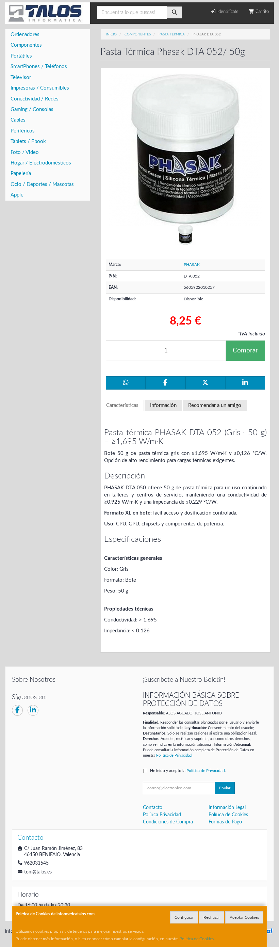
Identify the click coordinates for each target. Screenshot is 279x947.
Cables (18, 120)
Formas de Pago (225, 822)
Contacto (152, 807)
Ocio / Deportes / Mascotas (42, 184)
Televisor (21, 77)
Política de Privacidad (174, 755)
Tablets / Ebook (28, 141)
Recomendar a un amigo (214, 405)
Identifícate (227, 12)
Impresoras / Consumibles (40, 88)
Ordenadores (25, 34)
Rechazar (211, 917)
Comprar (245, 350)
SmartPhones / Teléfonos (39, 66)
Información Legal (227, 807)
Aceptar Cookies (244, 917)
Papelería (21, 173)
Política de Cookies (197, 939)
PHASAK (192, 265)
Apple (17, 195)
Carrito (261, 12)
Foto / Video (25, 152)
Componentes (26, 45)
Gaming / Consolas (32, 109)
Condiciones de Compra (168, 822)
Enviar (224, 788)
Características (122, 405)
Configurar (184, 917)
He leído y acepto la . (188, 771)
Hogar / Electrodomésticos (41, 162)
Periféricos (23, 130)
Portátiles (21, 56)
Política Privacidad (162, 814)
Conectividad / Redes (35, 98)
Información (163, 405)
